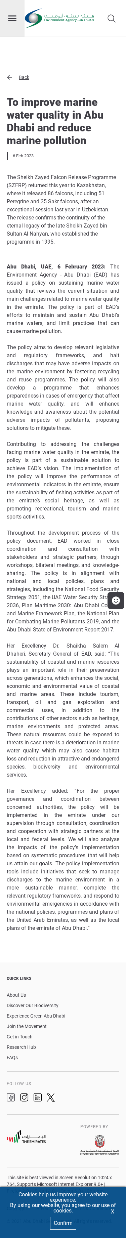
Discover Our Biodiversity (32, 1005)
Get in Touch (20, 1036)
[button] (63, 77)
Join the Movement (27, 1026)
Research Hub (21, 1047)
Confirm (63, 1223)
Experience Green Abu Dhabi (36, 1016)
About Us (16, 995)
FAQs (12, 1057)
